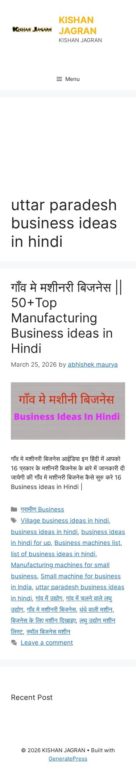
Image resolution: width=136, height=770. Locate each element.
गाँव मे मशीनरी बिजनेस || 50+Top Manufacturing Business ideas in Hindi (67, 318)
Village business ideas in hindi (65, 520)
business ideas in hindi (44, 531)
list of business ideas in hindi (53, 554)
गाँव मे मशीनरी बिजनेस (51, 609)
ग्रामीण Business (42, 509)
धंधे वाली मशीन (95, 609)
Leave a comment (47, 642)
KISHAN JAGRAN (77, 25)
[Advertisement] (68, 152)
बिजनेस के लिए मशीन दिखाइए (43, 620)
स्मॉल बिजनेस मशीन (48, 631)
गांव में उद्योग (49, 598)
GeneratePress (68, 758)
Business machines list (87, 542)
